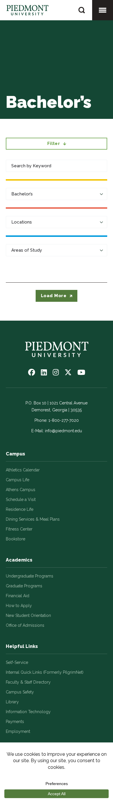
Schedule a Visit (21, 499)
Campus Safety (20, 692)
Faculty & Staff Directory (28, 682)
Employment (18, 731)
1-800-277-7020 (63, 420)
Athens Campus (20, 489)
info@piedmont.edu (63, 430)
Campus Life (17, 479)
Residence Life (19, 509)
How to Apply (19, 605)
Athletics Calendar (23, 470)
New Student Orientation (28, 615)
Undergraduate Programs (29, 576)
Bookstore (15, 539)
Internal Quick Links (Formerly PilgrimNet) (44, 672)
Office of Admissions (25, 625)
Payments (15, 721)
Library (12, 702)
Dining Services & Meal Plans (33, 519)
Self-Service (17, 662)
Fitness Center (19, 529)
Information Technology (28, 711)
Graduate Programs (24, 586)
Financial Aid (17, 595)
